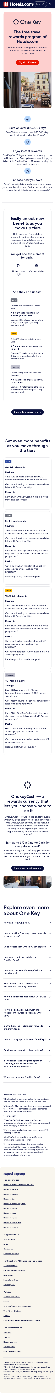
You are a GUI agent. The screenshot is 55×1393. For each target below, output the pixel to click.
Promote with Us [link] (11, 1280)
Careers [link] (7, 1337)
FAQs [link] (6, 1244)
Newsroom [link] (8, 1275)
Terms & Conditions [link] (12, 1297)
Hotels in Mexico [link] (11, 1189)
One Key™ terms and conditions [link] (17, 1306)
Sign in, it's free (27, 62)
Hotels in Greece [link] (11, 1227)
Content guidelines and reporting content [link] (22, 1320)
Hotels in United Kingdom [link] (15, 1203)
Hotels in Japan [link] (10, 1218)
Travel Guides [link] (9, 1347)
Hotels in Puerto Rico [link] (12, 1222)
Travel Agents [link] (9, 1284)
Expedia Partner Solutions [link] (15, 1270)
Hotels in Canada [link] (11, 1194)
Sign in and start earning (27, 868)
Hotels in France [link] (10, 1208)
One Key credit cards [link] (12, 1351)
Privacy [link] (6, 1301)
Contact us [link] (8, 1249)
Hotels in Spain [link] (10, 1213)
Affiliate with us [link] (10, 1266)
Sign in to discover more (27, 412)
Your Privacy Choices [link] (12, 1311)
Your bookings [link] (10, 1239)
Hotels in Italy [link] (9, 1199)
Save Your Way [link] (24, 487)
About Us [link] (7, 1332)
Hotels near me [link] (10, 1342)
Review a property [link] (11, 1253)
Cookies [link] (7, 1316)
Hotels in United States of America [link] (19, 1185)
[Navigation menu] (50, 4)
